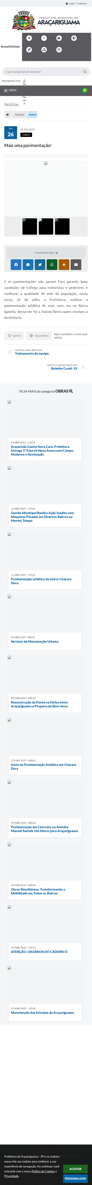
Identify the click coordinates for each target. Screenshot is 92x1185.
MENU (12, 90)
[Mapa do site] (44, 49)
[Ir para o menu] (80, 49)
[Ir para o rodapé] (35, 58)
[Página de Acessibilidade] (59, 49)
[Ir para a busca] (26, 58)
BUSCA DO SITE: (14, 65)
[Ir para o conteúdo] (71, 49)
